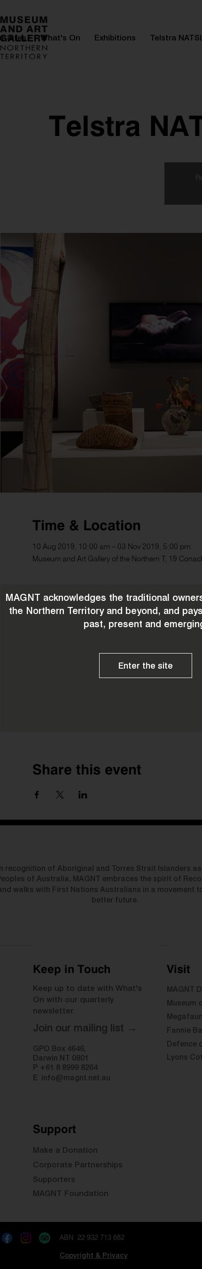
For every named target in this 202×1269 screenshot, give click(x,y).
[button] (145, 665)
